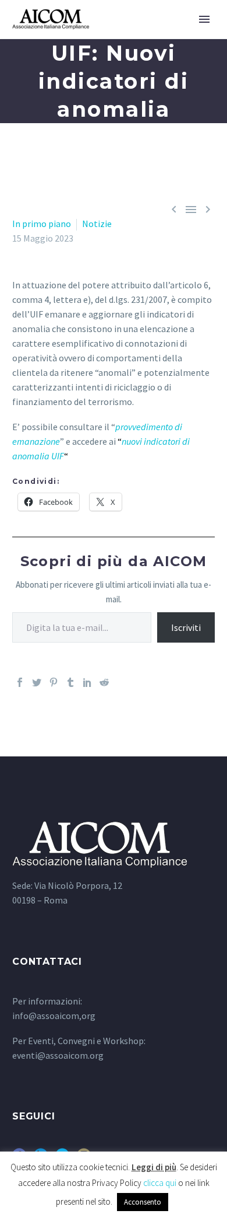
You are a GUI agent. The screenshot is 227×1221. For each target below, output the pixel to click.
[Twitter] (36, 682)
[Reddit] (104, 682)
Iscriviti (186, 627)
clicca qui (159, 1182)
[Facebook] (19, 682)
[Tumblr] (70, 682)
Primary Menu (204, 19)
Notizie (97, 223)
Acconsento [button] (142, 1202)
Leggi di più (154, 1167)
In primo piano (41, 223)
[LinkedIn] (87, 682)
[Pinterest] (53, 682)
